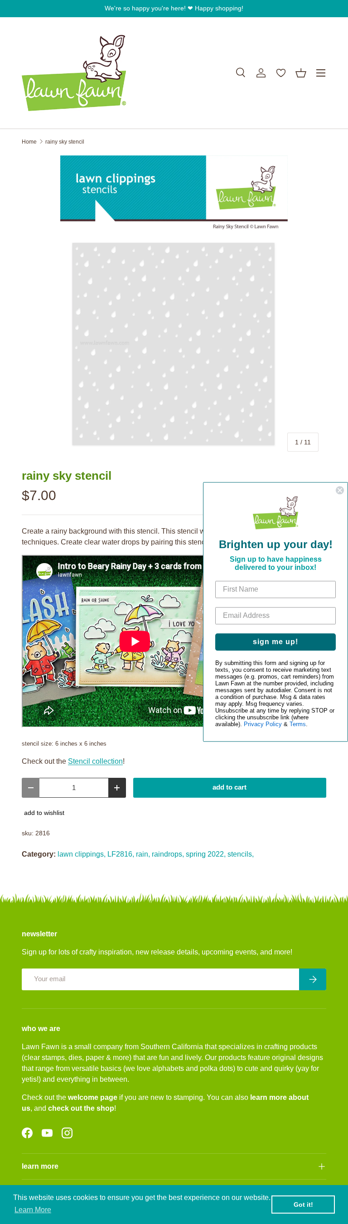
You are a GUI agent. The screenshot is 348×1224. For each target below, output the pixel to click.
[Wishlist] (281, 73)
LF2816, (120, 854)
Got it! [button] (303, 1204)
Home (29, 142)
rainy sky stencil (64, 142)
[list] (174, 307)
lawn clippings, (82, 854)
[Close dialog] (339, 490)
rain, (143, 854)
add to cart (229, 787)
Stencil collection (95, 761)
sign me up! (275, 642)
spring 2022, (206, 854)
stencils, (240, 854)
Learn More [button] (32, 1210)
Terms (298, 724)
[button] (301, 73)
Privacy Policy (263, 724)
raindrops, (168, 854)
